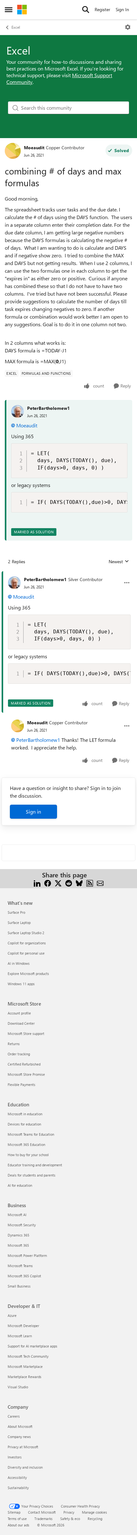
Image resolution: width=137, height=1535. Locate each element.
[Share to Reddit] (68, 882)
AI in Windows (19, 963)
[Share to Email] (100, 882)
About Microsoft (20, 1426)
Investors (15, 1457)
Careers (14, 1416)
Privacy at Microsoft (23, 1446)
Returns (14, 1043)
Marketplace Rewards (24, 1376)
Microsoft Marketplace (25, 1366)
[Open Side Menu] (9, 9)
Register (102, 9)
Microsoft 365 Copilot (24, 1275)
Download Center (21, 1023)
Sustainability (18, 1487)
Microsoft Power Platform (27, 1255)
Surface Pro (16, 912)
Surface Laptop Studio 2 (26, 932)
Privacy (68, 1512)
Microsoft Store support (26, 1033)
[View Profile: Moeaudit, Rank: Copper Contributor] (13, 151)
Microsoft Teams (20, 1265)
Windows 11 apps (21, 983)
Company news (19, 1436)
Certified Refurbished (24, 1064)
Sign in (33, 811)
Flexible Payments (21, 1084)
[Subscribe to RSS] (89, 882)
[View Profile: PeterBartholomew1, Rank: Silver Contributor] (14, 582)
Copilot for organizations (27, 943)
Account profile (19, 1013)
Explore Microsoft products (28, 973)
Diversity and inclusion (25, 1467)
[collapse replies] (68, 574)
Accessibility (17, 1477)
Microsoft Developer (23, 1325)
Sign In (122, 9)
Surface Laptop (19, 922)
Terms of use (17, 1518)
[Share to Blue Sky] (79, 882)
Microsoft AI (17, 1214)
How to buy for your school (28, 1154)
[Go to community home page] (22, 9)
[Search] (86, 9)
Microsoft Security (22, 1224)
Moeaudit (34, 147)
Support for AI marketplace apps (32, 1346)
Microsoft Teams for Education (31, 1134)
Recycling (95, 1518)
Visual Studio (18, 1386)
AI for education (20, 1185)
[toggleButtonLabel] (127, 27)
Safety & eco (70, 1518)
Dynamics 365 (18, 1235)
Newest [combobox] (119, 561)
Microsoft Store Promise (26, 1074)
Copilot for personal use (26, 953)
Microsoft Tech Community (28, 1356)
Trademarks (43, 1518)
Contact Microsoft (42, 1512)
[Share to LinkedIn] (37, 882)
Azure (12, 1315)
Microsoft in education (25, 1113)
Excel (15, 27)
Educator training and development (35, 1164)
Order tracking (19, 1054)
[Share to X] (58, 882)
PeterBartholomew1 (48, 408)
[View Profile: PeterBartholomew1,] (17, 411)
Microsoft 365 (18, 1245)
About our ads (18, 1525)
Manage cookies (94, 1512)
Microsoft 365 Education (26, 1144)
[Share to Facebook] (47, 882)
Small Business (19, 1286)
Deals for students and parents (31, 1175)
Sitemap (14, 1512)
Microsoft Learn (20, 1335)
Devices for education (24, 1124)
